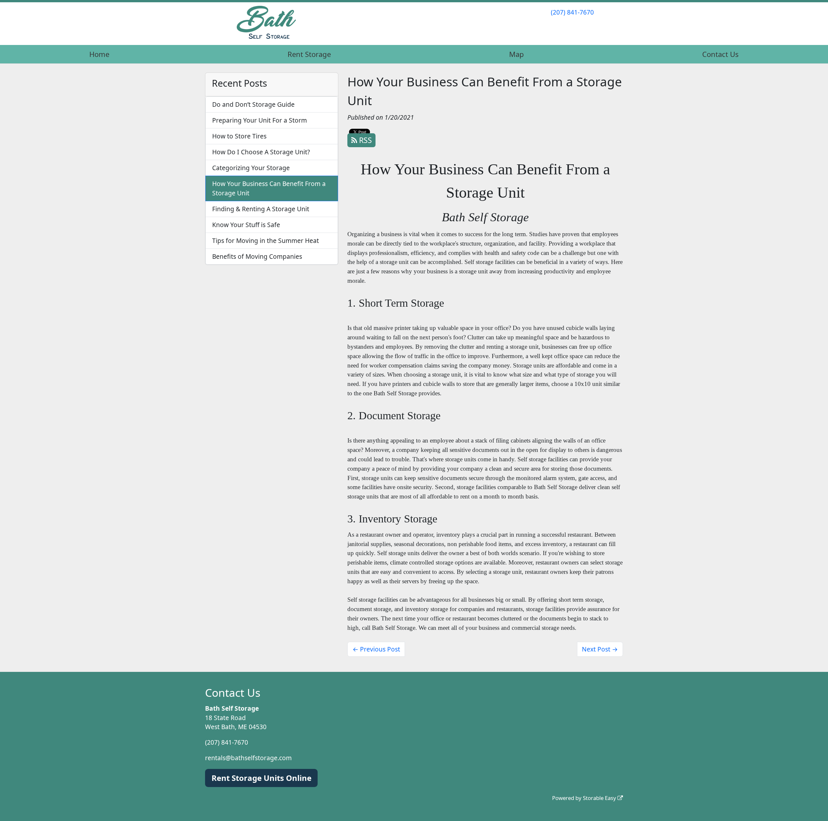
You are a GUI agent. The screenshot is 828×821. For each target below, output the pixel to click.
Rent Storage (309, 54)
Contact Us (720, 54)
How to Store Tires (239, 136)
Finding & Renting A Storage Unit (260, 208)
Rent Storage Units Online (261, 777)
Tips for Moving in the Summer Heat (265, 240)
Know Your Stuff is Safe (246, 224)
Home (99, 54)
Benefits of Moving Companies (257, 256)
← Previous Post (376, 649)
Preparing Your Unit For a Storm (259, 120)
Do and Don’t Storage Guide (253, 104)
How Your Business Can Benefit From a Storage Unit (269, 188)
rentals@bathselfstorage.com (248, 757)
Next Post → (600, 649)
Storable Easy (600, 798)
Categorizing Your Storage (251, 167)
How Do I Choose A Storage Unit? (261, 152)
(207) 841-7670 (572, 12)
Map (516, 54)
